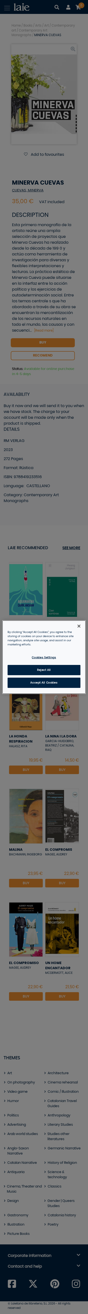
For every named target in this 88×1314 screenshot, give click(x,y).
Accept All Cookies (43, 682)
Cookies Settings (44, 657)
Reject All (44, 670)
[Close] (79, 625)
